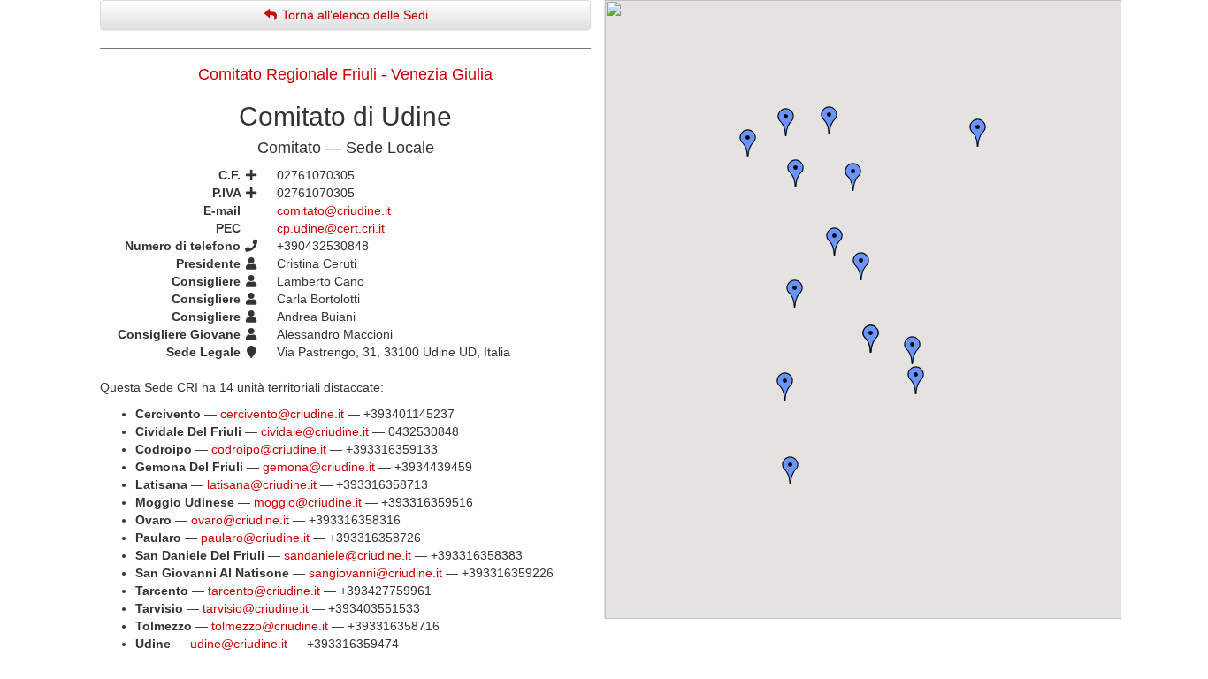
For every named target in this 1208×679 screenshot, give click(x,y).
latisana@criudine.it (262, 484)
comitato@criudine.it (334, 210)
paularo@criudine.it (255, 537)
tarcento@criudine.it (264, 591)
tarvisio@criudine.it (256, 608)
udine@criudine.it (238, 644)
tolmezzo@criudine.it (269, 626)
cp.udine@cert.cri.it (331, 228)
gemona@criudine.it (319, 467)
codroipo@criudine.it (268, 449)
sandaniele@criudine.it (347, 555)
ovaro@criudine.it (240, 520)
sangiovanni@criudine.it (375, 573)
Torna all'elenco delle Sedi (353, 15)
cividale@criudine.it (315, 431)
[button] (786, 122)
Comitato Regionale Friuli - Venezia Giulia (345, 74)
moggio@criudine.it (308, 502)
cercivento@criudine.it (282, 414)
